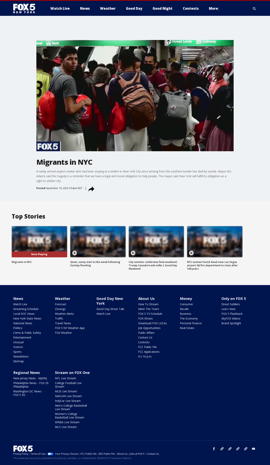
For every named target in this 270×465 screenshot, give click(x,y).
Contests (144, 342)
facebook (214, 449)
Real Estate (187, 328)
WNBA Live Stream (67, 422)
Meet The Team (148, 309)
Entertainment (22, 337)
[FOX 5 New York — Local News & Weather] (26, 8)
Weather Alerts (64, 314)
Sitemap (18, 361)
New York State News (27, 318)
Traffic (59, 318)
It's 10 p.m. (145, 356)
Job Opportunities (149, 328)
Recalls (184, 309)
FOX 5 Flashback (232, 314)
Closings (60, 309)
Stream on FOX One (72, 372)
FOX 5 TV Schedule (150, 314)
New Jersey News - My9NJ (30, 378)
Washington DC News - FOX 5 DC (28, 393)
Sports (17, 352)
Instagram (222, 449)
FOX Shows (145, 318)
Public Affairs (146, 333)
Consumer (186, 304)
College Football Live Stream (68, 384)
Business (185, 314)
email (253, 449)
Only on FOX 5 (233, 298)
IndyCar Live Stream (68, 401)
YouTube (238, 449)
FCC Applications (149, 352)
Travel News (63, 323)
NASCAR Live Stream (68, 396)
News (18, 298)
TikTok (230, 449)
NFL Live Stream (65, 378)
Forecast (60, 304)
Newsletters (21, 356)
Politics (17, 328)
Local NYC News (24, 314)
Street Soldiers (230, 304)
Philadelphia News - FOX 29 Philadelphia (30, 384)
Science (18, 347)
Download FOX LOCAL (152, 323)
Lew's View (228, 309)
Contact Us (145, 337)
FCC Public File (147, 347)
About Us (146, 298)
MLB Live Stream (66, 391)
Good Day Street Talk (110, 309)
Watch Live (20, 304)
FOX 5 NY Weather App (70, 328)
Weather (62, 298)
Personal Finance (191, 323)
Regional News (26, 372)
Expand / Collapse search (254, 8)
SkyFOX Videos (230, 318)
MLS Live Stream (66, 427)
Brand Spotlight (231, 323)
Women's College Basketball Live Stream (69, 415)
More (213, 8)
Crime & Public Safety (27, 333)
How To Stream (148, 304)
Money (186, 298)
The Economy (189, 318)
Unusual (18, 342)
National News (22, 323)
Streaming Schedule (26, 309)
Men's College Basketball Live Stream (71, 407)
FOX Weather (63, 333)
